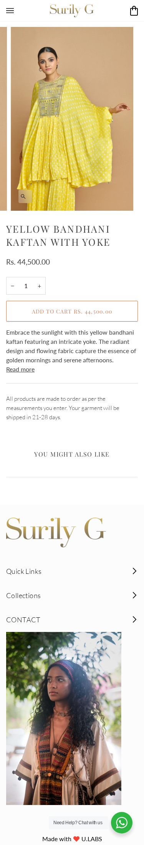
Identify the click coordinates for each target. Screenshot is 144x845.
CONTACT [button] (23, 619)
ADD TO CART (72, 311)
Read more (20, 369)
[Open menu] (17, 10)
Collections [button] (23, 595)
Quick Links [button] (23, 571)
